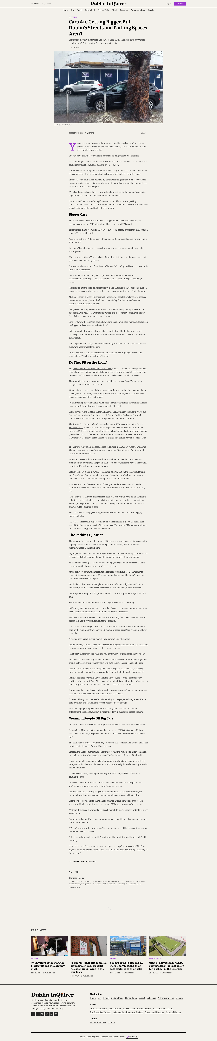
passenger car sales (136, 239)
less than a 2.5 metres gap (103, 557)
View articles (74, 888)
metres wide (135, 447)
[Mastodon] (56, 1014)
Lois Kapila (75, 976)
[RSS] (38, 1014)
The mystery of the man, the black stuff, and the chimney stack (48, 966)
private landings (106, 563)
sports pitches (155, 959)
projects (111, 1022)
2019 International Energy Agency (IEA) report (111, 224)
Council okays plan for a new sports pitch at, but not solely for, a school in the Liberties (166, 966)
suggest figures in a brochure (107, 431)
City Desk (73, 17)
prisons (113, 959)
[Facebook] (33, 1014)
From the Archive (98, 1022)
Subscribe (180, 4)
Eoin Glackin (36, 973)
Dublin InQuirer (92, 1037)
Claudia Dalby (74, 47)
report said (108, 525)
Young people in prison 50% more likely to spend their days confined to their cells (126, 966)
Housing (34, 959)
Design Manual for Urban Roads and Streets (92, 369)
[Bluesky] (42, 1014)
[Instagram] (47, 1014)
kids (72, 959)
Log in (168, 4)
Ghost (115, 1037)
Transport (92, 861)
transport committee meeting (88, 572)
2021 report (136, 804)
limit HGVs (90, 743)
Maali (122, 1037)
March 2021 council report (87, 186)
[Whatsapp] (51, 1014)
